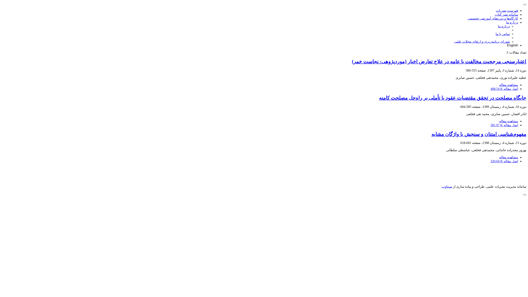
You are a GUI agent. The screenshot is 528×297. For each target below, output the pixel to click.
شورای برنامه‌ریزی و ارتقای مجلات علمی (482, 41)
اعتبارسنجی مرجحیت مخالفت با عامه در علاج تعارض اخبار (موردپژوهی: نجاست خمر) (439, 61)
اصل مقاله (504, 89)
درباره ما (512, 22)
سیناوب (447, 186)
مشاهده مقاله (508, 85)
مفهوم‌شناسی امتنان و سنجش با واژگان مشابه (478, 134)
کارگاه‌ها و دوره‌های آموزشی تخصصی (492, 18)
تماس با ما (503, 34)
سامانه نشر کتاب (506, 14)
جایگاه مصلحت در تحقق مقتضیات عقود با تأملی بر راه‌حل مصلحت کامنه (452, 97)
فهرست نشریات (507, 10)
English (512, 45)
